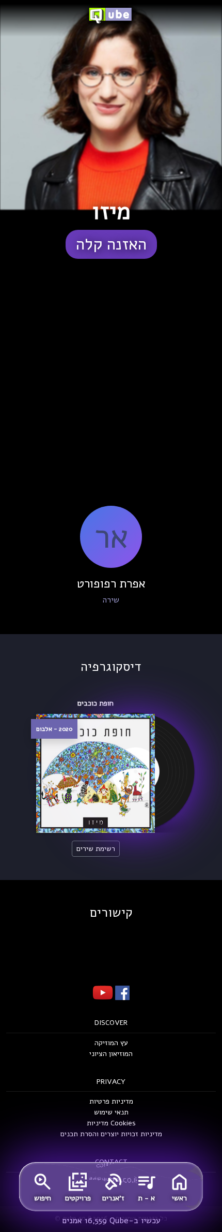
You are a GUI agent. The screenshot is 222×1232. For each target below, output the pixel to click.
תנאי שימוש (111, 1112)
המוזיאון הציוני (111, 1054)
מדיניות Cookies (111, 1123)
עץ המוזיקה (111, 1043)
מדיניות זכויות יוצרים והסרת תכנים (111, 1134)
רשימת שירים (95, 849)
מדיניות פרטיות (111, 1101)
